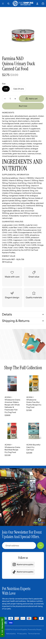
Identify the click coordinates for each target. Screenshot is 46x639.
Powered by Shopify (35, 629)
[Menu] (3, 4)
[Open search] (8, 3)
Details (7, 314)
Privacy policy (22, 634)
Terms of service (34, 634)
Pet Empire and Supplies (18, 629)
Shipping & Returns (15, 321)
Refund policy (11, 634)
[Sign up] (40, 545)
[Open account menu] (37, 3)
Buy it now (23, 106)
